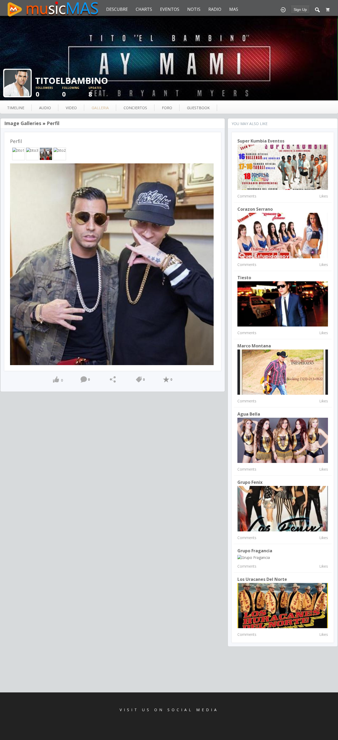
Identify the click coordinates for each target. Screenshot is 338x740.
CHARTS (144, 9)
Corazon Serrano (255, 209)
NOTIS (193, 9)
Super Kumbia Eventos (260, 141)
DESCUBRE (117, 9)
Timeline (15, 107)
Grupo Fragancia (254, 551)
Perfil (53, 123)
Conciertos (135, 107)
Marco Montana (254, 346)
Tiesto (244, 278)
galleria (100, 107)
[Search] (317, 9)
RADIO (214, 9)
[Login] (283, 9)
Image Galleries (22, 123)
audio (45, 107)
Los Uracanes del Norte (262, 579)
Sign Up (300, 9)
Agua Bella (248, 414)
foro (167, 107)
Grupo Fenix (249, 482)
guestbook (198, 107)
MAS (233, 9)
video (71, 107)
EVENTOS (169, 9)
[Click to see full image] (169, 58)
